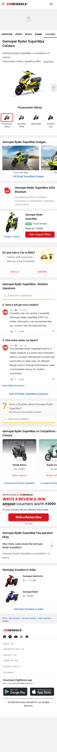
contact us (10, 655)
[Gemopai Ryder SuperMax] (11, 222)
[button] (53, 87)
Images (7, 236)
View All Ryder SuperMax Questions (28, 393)
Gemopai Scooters (29, 618)
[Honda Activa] (19, 450)
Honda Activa (19, 465)
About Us (8, 644)
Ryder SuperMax (44, 618)
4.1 (27, 224)
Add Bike (42, 271)
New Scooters (14, 618)
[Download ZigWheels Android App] (15, 692)
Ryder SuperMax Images (30, 176)
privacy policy (11, 666)
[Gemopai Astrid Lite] (12, 581)
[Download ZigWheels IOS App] (42, 692)
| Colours (16, 236)
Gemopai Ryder (30, 592)
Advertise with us (13, 649)
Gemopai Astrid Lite (33, 576)
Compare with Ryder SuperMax (19, 483)
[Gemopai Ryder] (12, 596)
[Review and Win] (28, 509)
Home (4, 618)
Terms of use (10, 660)
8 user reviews (40, 223)
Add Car (15, 271)
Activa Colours (19, 475)
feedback (8, 673)
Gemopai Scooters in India (28, 609)
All (15, 176)
